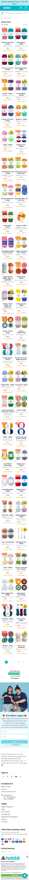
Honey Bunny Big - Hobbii (7, 490)
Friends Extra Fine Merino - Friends (21, 437)
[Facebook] (3, 777)
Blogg (3, 809)
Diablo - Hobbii (7, 437)
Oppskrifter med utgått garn (9, 817)
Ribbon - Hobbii (7, 93)
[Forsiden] (1, 18)
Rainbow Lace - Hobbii (21, 145)
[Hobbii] (5, 8)
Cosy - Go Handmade (7, 542)
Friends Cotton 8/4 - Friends (8, 68)
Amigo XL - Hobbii (21, 119)
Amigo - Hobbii (7, 145)
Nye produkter (5, 812)
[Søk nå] (26, 13)
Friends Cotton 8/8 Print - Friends (21, 568)
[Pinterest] (12, 777)
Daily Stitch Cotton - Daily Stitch (21, 172)
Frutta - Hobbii (21, 410)
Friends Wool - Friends (7, 226)
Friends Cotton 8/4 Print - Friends (21, 252)
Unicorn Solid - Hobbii (21, 619)
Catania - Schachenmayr (21, 331)
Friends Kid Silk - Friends (8, 358)
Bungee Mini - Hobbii (7, 385)
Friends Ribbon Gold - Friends (8, 172)
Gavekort (4, 819)
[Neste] (22, 662)
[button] (26, 7)
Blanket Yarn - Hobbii (21, 464)
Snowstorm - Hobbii (21, 385)
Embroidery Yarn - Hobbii (21, 542)
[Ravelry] (20, 777)
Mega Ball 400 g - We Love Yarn (21, 199)
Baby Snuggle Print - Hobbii (7, 594)
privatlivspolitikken (15, 745)
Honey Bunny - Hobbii (21, 43)
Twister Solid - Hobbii (21, 277)
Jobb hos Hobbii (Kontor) (8, 791)
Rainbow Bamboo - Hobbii (21, 515)
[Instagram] (7, 777)
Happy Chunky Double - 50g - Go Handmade (7, 278)
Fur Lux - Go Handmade (21, 646)
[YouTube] (16, 777)
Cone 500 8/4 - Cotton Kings (7, 464)
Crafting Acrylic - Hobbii (21, 304)
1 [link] (6, 662)
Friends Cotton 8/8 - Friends (8, 43)
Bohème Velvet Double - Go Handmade (7, 305)
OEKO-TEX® (7, 18)
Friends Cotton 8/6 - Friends (8, 120)
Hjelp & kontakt (5, 786)
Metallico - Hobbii (7, 619)
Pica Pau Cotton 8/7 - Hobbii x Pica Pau (21, 358)
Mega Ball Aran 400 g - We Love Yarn (8, 252)
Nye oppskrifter (6, 814)
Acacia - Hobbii (7, 567)
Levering (3, 789)
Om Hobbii (4, 822)
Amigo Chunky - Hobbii (21, 490)
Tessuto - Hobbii (21, 225)
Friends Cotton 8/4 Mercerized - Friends (7, 411)
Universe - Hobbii (7, 645)
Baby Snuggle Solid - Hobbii (21, 68)
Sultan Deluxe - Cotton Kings (21, 594)
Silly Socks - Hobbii (7, 515)
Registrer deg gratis (7, 807)
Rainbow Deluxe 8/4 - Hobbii (7, 199)
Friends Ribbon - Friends (21, 94)
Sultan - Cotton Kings (7, 331)
